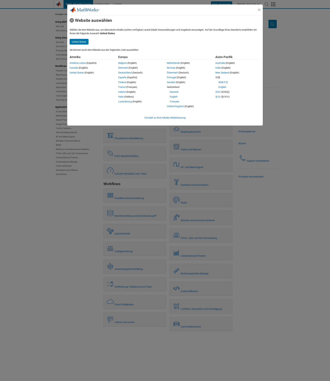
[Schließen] (259, 9)
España (122, 77)
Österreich (172, 72)
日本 (217, 91)
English (174, 96)
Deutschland (125, 72)
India (218, 67)
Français (174, 101)
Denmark (123, 67)
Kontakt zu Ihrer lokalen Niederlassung (165, 117)
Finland (122, 82)
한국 (217, 96)
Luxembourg (125, 101)
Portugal (171, 77)
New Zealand (222, 72)
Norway (171, 67)
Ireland (122, 91)
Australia (220, 63)
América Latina (78, 63)
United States (77, 72)
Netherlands (173, 63)
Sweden (171, 82)
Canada (74, 67)
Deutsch (174, 91)
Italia (121, 96)
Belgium (122, 63)
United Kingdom (175, 106)
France (122, 87)
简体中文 (223, 82)
